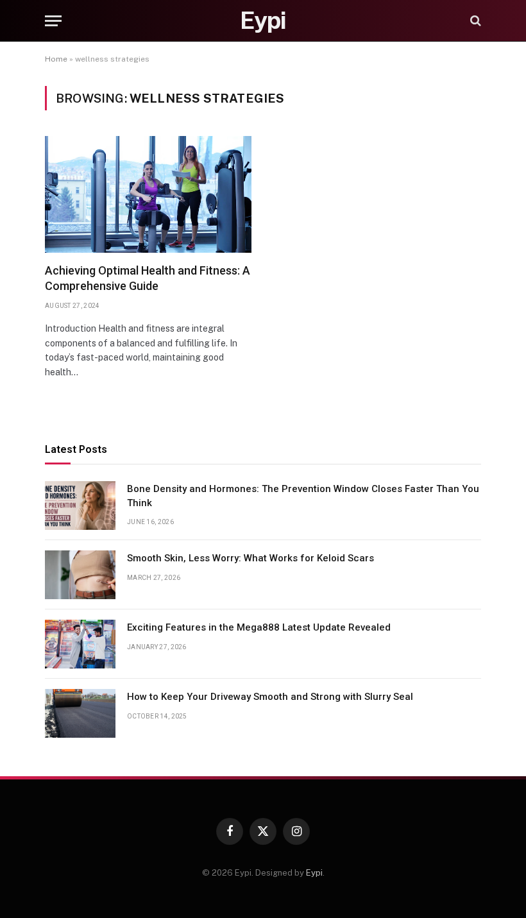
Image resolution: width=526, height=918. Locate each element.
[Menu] (53, 20)
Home (56, 59)
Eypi (314, 873)
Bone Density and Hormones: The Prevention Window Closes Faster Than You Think (303, 495)
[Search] (474, 20)
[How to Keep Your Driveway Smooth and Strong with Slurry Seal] (80, 713)
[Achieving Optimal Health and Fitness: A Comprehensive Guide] (148, 194)
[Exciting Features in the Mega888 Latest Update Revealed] (80, 644)
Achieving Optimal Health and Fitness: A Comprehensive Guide (147, 278)
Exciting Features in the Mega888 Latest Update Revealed (259, 627)
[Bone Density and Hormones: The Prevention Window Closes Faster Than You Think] (80, 505)
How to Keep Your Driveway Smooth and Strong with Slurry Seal (270, 696)
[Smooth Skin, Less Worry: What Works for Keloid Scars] (80, 574)
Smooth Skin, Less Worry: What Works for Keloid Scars (250, 558)
